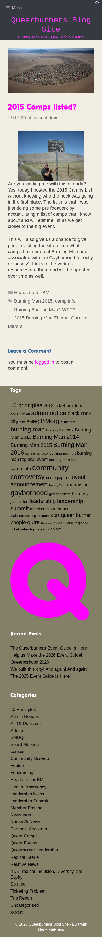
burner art (67, 422)
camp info (65, 301)
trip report (38, 529)
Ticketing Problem (28, 891)
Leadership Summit (29, 800)
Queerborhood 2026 (29, 662)
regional (81, 523)
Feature (17, 765)
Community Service (29, 758)
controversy (27, 476)
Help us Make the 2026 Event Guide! (46, 655)
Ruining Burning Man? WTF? (44, 309)
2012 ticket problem (63, 405)
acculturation (20, 414)
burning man (27, 429)
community (50, 467)
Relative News (24, 864)
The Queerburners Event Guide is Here (48, 648)
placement (42, 516)
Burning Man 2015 (33, 301)
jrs (88, 494)
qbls (55, 515)
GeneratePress (51, 929)
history (78, 493)
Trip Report (21, 898)
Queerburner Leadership (34, 850)
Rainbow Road (50, 523)
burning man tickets (65, 459)
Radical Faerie (24, 857)
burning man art (62, 453)
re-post (67, 523)
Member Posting (26, 807)
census (17, 751)
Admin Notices (24, 716)
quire (33, 522)
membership (41, 509)
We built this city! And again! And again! (49, 669)
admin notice (48, 413)
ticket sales (19, 529)
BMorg (50, 420)
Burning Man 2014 (56, 437)
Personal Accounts (28, 829)
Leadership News (27, 793)
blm (22, 422)
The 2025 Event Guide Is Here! (40, 676)
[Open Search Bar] (97, 3)
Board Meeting (24, 744)
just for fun (19, 501)
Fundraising (21, 772)
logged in (44, 362)
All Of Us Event (25, 723)
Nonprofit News (25, 822)
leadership (43, 501)
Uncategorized (24, 905)
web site (55, 529)
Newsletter (20, 814)
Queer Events (23, 843)
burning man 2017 (36, 453)
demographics (58, 477)
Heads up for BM (31, 292)
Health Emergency (28, 786)
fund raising (76, 484)
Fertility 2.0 (56, 485)
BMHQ (32, 421)
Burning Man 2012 (59, 430)
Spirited (17, 884)
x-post (16, 912)
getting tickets (60, 494)
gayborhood (29, 493)
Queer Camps (24, 836)
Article (16, 730)
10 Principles (23, 709)
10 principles (26, 405)
